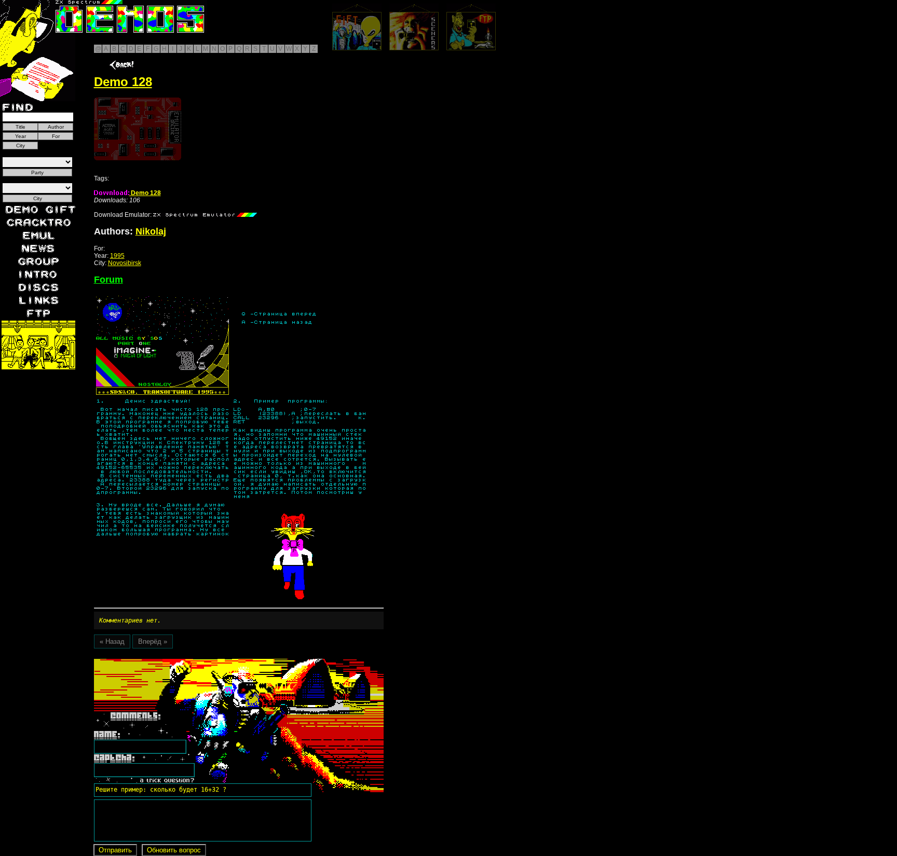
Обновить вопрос (174, 850)
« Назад (112, 641)
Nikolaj (150, 231)
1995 (117, 255)
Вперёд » (152, 641)
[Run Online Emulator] (137, 129)
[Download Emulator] (205, 214)
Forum (108, 279)
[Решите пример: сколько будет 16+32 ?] (159, 662)
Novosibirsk (124, 263)
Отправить (115, 850)
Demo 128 (145, 193)
